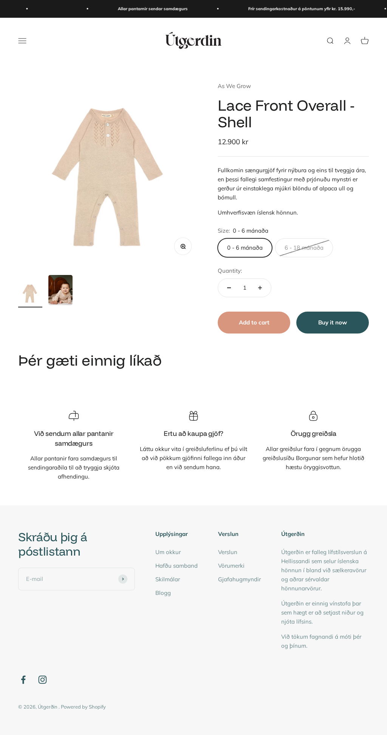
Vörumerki (231, 565)
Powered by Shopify (83, 707)
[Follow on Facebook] (23, 680)
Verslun (227, 552)
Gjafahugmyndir (239, 579)
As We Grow (234, 86)
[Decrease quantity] (229, 288)
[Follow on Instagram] (42, 680)
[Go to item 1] (30, 294)
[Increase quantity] (260, 288)
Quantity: (230, 270)
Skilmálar (167, 579)
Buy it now (332, 322)
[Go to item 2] (60, 291)
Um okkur (168, 552)
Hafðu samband (176, 565)
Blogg (163, 592)
